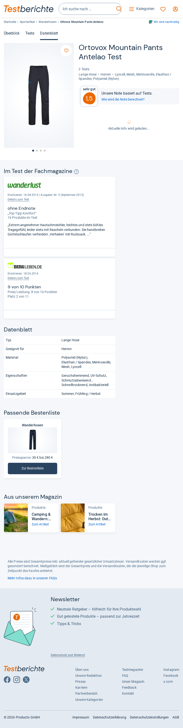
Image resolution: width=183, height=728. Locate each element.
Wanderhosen (48, 22)
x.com (168, 681)
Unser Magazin (133, 681)
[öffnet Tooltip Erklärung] (76, 171)
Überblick (12, 33)
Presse (80, 681)
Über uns (82, 670)
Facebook (170, 675)
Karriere (81, 687)
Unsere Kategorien (89, 700)
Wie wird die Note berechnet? (123, 99)
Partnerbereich (86, 693)
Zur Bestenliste (38, 469)
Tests (29, 33)
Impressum (80, 717)
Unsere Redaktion (88, 675)
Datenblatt (49, 33)
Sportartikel (27, 22)
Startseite (10, 22)
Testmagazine (132, 670)
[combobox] (87, 9)
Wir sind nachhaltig (166, 22)
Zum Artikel (40, 524)
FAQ (125, 675)
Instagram (171, 670)
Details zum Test (18, 199)
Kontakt (128, 693)
